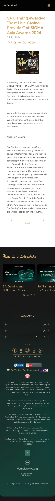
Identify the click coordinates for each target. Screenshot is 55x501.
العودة (27, 223)
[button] (27, 324)
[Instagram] (27, 350)
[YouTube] (21, 350)
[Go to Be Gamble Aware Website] (27, 462)
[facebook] (14, 350)
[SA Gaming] (10, 5)
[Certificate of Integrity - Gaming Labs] (44, 370)
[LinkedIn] (34, 350)
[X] (40, 350)
